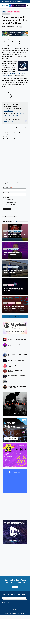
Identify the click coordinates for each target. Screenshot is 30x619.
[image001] (15, 455)
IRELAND (18, 1)
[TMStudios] (15, 531)
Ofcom (10, 216)
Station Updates (17, 231)
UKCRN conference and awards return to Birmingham (13, 307)
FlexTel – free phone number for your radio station (15, 613)
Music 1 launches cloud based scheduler (13, 289)
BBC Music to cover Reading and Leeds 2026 (14, 235)
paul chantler (5, 216)
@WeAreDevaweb (8, 111)
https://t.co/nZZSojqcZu (11, 115)
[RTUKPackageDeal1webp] (15, 33)
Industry (10, 11)
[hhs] (15, 404)
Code (6, 52)
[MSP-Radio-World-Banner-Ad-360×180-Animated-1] (15, 327)
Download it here (6, 99)
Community (16, 11)
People (16, 249)
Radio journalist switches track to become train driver (14, 271)
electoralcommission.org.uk (14, 130)
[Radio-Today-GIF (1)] (15, 480)
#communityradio (20, 113)
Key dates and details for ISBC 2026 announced (17, 350)
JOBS (21, 1)
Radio (4, 11)
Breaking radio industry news (10, 199)
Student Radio (6, 13)
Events (18, 303)
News (5, 231)
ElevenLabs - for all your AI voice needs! (15, 617)
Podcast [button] (15, 587)
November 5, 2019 (9, 121)
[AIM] (15, 429)
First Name (6, 192)
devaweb (14, 216)
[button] (27, 598)
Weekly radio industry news (10, 202)
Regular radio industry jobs (10, 204)
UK (15, 1)
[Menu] (27, 5)
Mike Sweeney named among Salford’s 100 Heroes (12, 253)
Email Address (7, 187)
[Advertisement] (15, 160)
